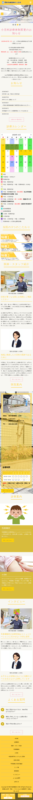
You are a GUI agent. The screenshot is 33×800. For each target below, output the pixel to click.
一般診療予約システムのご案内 (16, 756)
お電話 (25, 794)
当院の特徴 (16, 760)
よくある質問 (16, 778)
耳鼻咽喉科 (16, 749)
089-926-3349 (13, 424)
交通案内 (16, 742)
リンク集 (16, 767)
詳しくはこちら (16, 379)
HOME (16, 738)
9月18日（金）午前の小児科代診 (11, 94)
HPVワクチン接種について (9, 99)
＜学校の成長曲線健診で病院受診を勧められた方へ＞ (16, 105)
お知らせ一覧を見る (16, 119)
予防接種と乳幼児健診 (16, 763)
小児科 (16, 753)
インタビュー (16, 774)
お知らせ (16, 781)
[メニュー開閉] (30, 2)
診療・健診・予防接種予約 (8, 795)
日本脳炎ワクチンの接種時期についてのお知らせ (15, 111)
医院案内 (16, 771)
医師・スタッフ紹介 (16, 745)
